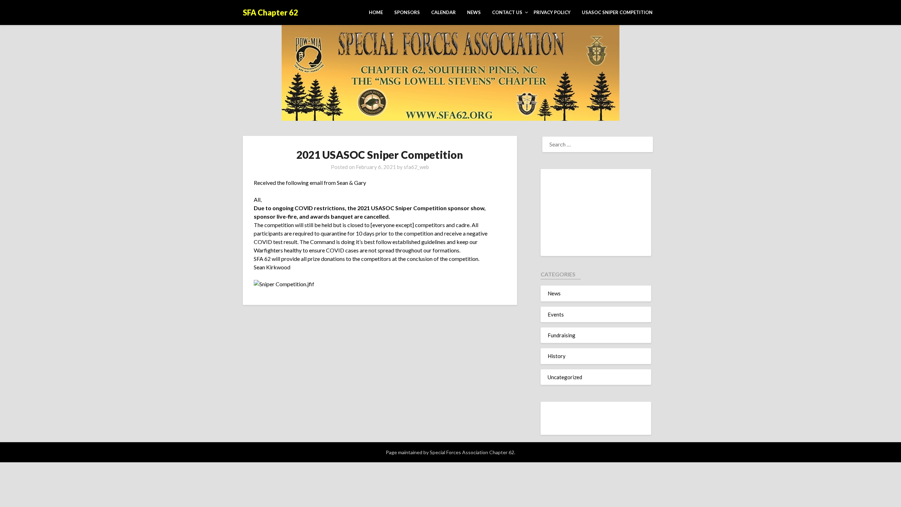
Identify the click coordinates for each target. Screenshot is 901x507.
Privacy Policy (552, 12)
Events (556, 314)
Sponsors (407, 12)
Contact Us (507, 12)
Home (376, 12)
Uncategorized (565, 377)
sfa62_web (416, 167)
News (474, 12)
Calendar (443, 12)
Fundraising (561, 335)
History (557, 356)
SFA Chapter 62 (270, 12)
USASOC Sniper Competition (617, 12)
